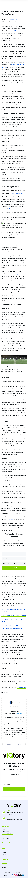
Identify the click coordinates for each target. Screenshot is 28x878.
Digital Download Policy (8, 838)
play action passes (17, 193)
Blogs (3, 847)
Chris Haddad (13, 19)
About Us (4, 862)
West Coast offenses (15, 209)
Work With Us (5, 865)
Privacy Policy (5, 831)
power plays (21, 274)
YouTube (4, 852)
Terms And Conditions (7, 833)
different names (19, 31)
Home (3, 829)
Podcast (4, 850)
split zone (11, 519)
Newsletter (5, 854)
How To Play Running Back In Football (13, 615)
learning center (21, 687)
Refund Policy (5, 836)
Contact (4, 867)
